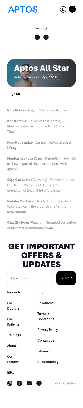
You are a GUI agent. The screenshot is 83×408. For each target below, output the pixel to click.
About (11, 346)
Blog (40, 292)
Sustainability (47, 362)
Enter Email (19, 278)
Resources (45, 303)
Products (14, 292)
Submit (66, 278)
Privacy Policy (47, 330)
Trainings (14, 335)
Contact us (45, 340)
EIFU (10, 372)
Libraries (44, 351)
